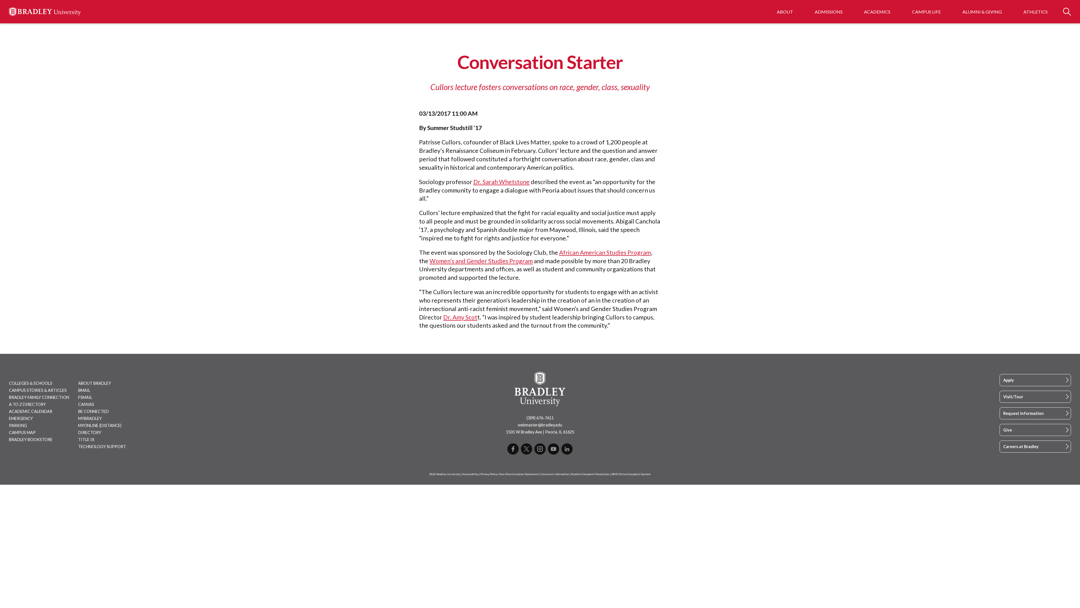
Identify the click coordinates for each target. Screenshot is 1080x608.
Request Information (1023, 413)
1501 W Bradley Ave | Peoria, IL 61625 (540, 432)
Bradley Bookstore (31, 439)
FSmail (85, 397)
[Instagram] (540, 449)
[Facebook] (513, 449)
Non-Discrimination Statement (519, 474)
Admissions (829, 11)
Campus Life (926, 11)
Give (1007, 430)
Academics (877, 11)
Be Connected (93, 411)
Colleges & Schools (30, 383)
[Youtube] (553, 449)
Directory (89, 432)
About (785, 11)
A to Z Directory (27, 404)
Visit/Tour (1013, 396)
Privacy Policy (488, 474)
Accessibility (470, 474)
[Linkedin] (567, 449)
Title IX (86, 439)
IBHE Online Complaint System (631, 474)
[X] (526, 449)
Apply (1008, 380)
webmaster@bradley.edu (540, 425)
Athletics (1035, 11)
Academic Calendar (30, 411)
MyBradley (90, 418)
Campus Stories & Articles (38, 390)
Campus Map (22, 432)
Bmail (84, 390)
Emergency (21, 418)
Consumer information (555, 474)
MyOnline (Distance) (100, 425)
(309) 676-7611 (540, 417)
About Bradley (94, 383)
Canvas (86, 404)
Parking (18, 425)
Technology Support (102, 446)
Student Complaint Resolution (590, 474)
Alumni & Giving (982, 11)
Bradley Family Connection (39, 397)
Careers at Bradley (1021, 446)
